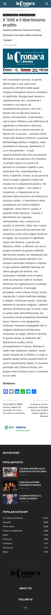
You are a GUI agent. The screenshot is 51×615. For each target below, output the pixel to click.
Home (5, 10)
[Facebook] (25, 608)
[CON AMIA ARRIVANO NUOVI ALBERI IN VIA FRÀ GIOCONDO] (10, 472)
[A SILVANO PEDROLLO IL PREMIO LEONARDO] (10, 499)
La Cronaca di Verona (27, 15)
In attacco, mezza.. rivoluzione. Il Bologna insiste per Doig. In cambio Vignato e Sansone (38, 410)
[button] (4, 4)
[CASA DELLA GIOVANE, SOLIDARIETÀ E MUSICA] (10, 486)
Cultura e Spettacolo (18, 10)
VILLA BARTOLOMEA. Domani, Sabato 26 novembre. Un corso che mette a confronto (14, 408)
